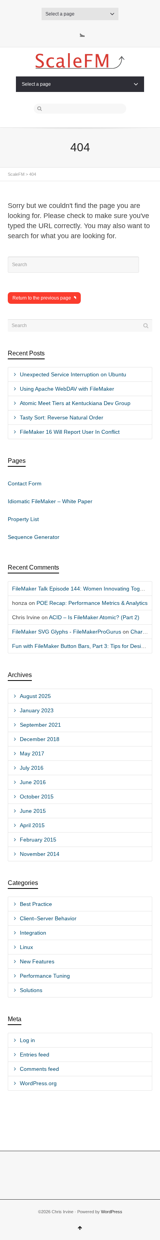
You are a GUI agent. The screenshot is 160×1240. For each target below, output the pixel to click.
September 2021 (40, 725)
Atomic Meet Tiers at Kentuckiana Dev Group (75, 403)
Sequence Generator (33, 537)
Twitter (80, 32)
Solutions (31, 990)
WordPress (111, 1211)
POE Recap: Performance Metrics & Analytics (92, 603)
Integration (33, 933)
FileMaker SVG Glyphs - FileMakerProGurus (66, 632)
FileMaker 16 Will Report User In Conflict (70, 432)
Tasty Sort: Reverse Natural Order (61, 417)
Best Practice (36, 904)
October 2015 (37, 796)
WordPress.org (38, 1083)
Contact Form (25, 483)
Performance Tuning (45, 976)
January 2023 (37, 710)
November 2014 (39, 854)
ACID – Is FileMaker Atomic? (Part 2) (94, 617)
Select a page (60, 14)
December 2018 (39, 739)
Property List (23, 519)
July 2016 (31, 768)
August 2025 (35, 696)
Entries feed (34, 1054)
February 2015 (38, 839)
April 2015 (32, 825)
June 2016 (33, 782)
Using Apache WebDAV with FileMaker (67, 389)
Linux (26, 947)
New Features (37, 961)
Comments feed (39, 1069)
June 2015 (33, 811)
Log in (27, 1040)
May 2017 (32, 753)
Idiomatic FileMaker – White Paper (50, 501)
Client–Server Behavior (48, 918)
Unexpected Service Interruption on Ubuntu (73, 374)
